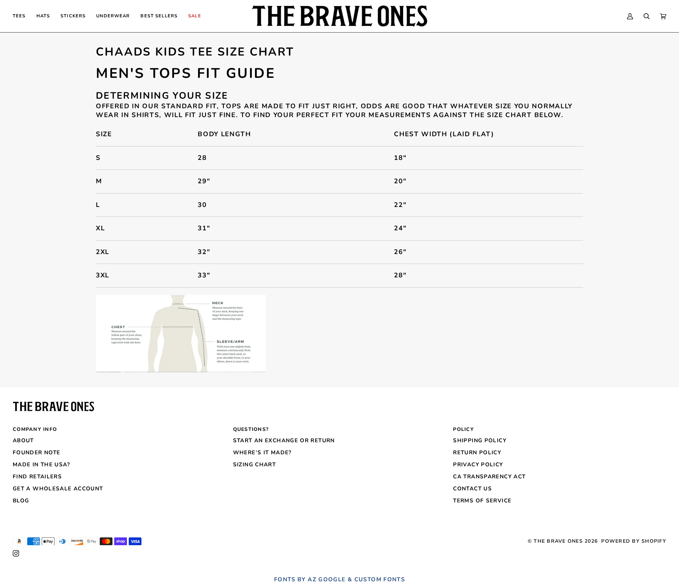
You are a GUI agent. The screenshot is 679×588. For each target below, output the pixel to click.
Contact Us (472, 488)
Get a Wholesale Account (58, 488)
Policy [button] (463, 429)
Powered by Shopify (633, 541)
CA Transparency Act (489, 476)
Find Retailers (37, 476)
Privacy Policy (478, 464)
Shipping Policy (479, 440)
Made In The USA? (41, 464)
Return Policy (477, 452)
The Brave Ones (558, 541)
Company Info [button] (35, 429)
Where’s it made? (262, 452)
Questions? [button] (251, 429)
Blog (21, 500)
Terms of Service (482, 500)
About (23, 440)
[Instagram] (16, 553)
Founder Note (36, 452)
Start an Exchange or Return (284, 440)
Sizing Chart (254, 464)
